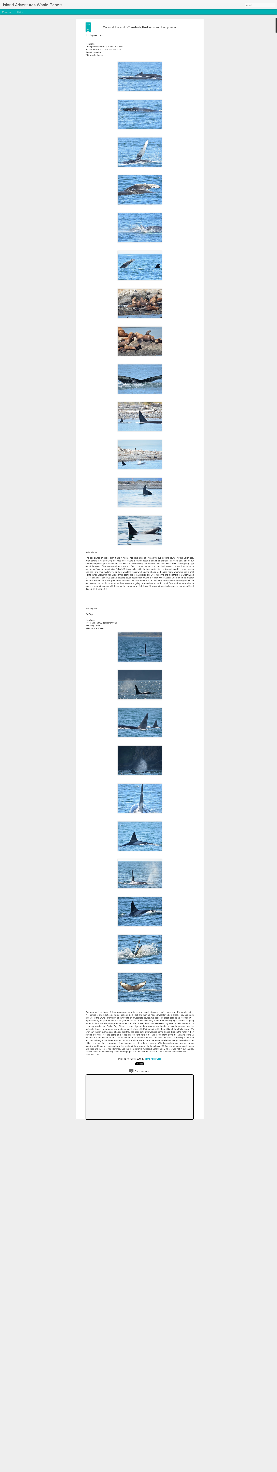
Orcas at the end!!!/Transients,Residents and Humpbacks (139, 27)
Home (20, 11)
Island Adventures (153, 1058)
